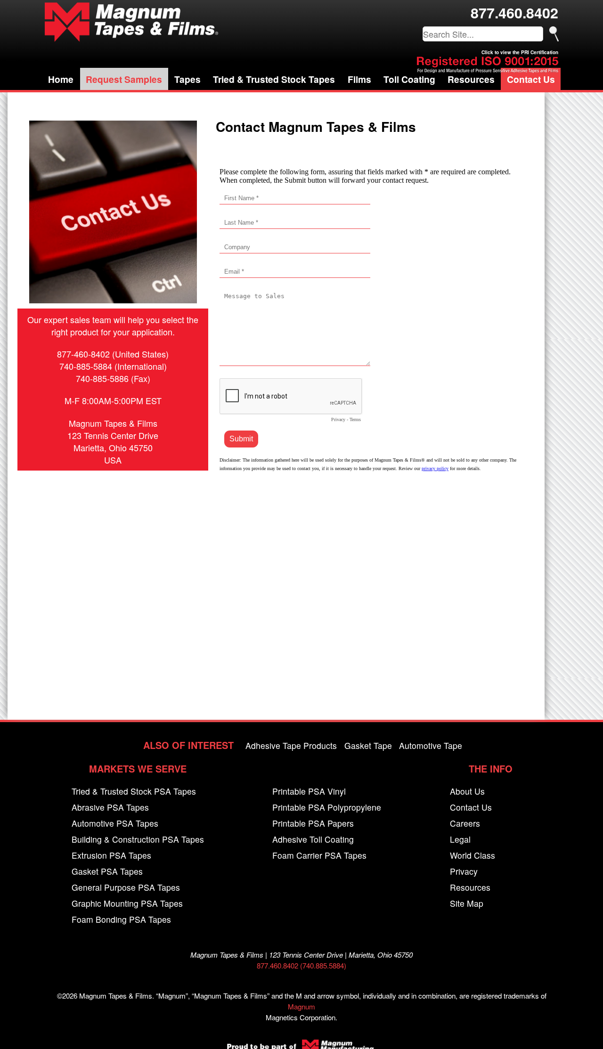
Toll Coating (409, 79)
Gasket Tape (368, 745)
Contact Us (531, 79)
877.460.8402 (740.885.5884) (301, 965)
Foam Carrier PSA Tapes (319, 855)
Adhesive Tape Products (291, 745)
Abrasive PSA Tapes (110, 807)
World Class (472, 855)
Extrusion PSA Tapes (111, 855)
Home (60, 79)
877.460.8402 (514, 12)
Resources (471, 79)
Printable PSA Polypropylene (326, 807)
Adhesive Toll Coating (313, 839)
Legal (460, 839)
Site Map (466, 903)
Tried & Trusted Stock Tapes (274, 79)
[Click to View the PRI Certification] (487, 70)
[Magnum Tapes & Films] (131, 21)
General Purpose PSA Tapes (126, 887)
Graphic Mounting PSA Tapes (127, 903)
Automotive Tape (430, 745)
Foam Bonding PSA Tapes (121, 919)
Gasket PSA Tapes (107, 871)
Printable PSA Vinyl (309, 791)
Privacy (464, 871)
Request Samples (124, 79)
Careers (465, 823)
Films (359, 79)
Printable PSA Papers (313, 823)
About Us (467, 791)
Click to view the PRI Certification (519, 52)
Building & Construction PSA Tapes (138, 839)
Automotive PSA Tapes (115, 823)
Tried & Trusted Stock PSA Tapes (134, 791)
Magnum (301, 1006)
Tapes (187, 79)
